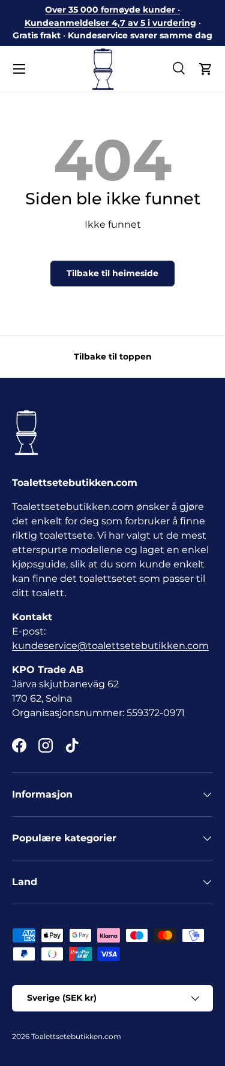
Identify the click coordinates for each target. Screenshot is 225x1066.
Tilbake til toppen (113, 356)
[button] (206, 69)
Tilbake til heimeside (112, 273)
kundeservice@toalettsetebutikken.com (110, 645)
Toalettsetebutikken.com (76, 1036)
